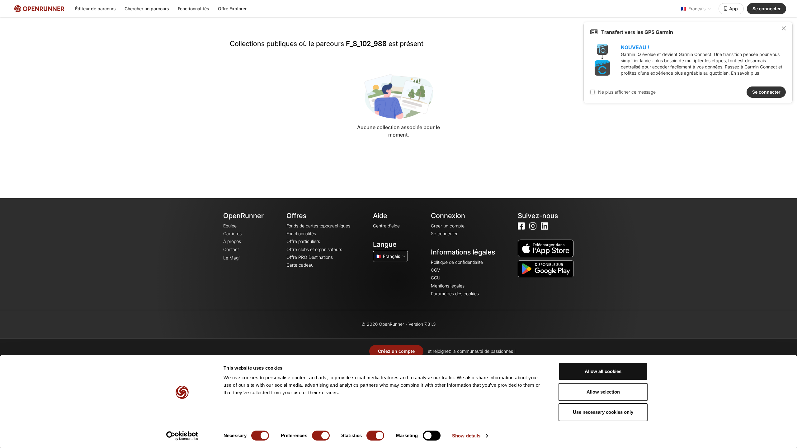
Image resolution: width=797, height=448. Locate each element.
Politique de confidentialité (457, 262)
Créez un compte (396, 351)
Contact (231, 249)
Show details (466, 435)
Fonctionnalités (193, 8)
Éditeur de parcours (95, 8)
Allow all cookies (603, 371)
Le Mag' (231, 257)
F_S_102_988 (366, 44)
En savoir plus (745, 73)
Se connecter (766, 8)
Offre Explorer (232, 8)
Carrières (232, 233)
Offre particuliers (303, 241)
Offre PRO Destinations (309, 257)
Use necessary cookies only (603, 412)
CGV (435, 270)
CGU (435, 277)
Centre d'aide (386, 225)
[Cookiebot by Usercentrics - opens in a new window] (182, 436)
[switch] (321, 436)
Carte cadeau (300, 265)
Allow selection (603, 391)
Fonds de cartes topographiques (318, 225)
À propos (232, 241)
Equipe (230, 225)
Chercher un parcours (147, 8)
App (733, 8)
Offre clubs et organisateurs (314, 249)
